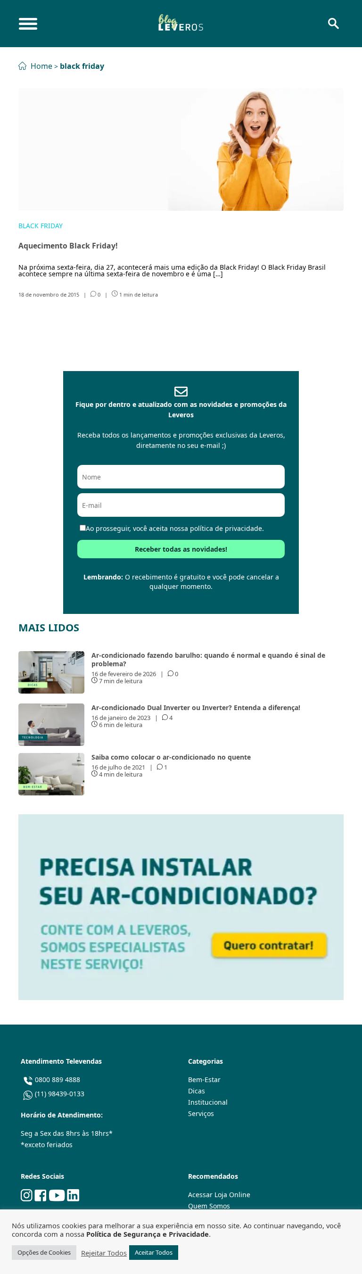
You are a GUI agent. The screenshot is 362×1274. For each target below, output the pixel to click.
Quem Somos (209, 1205)
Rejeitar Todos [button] (104, 1253)
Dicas (196, 1090)
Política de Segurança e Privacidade (147, 1234)
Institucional (208, 1102)
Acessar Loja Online (219, 1194)
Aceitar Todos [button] (154, 1252)
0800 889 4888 (57, 1079)
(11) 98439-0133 (59, 1093)
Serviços (201, 1113)
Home (40, 66)
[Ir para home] (180, 24)
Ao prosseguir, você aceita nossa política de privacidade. (175, 528)
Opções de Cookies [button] (44, 1252)
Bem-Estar (204, 1079)
